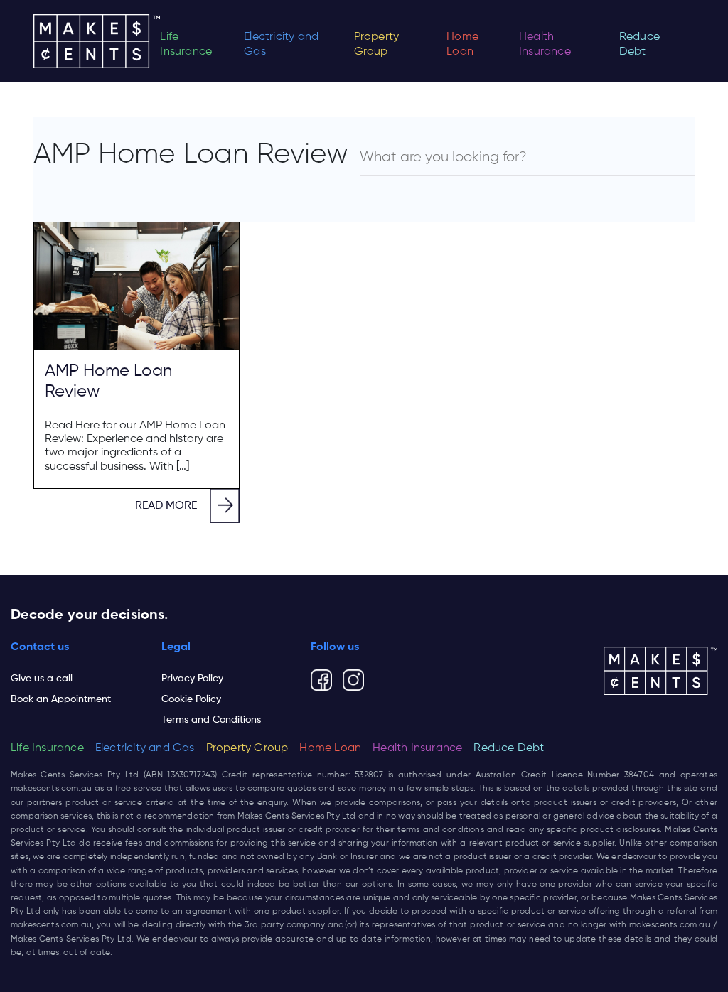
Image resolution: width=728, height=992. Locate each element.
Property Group (377, 44)
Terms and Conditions (211, 720)
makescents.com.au (51, 789)
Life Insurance (186, 44)
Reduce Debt (639, 44)
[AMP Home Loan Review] (136, 286)
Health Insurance (545, 44)
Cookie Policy (191, 699)
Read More (166, 506)
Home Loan (462, 44)
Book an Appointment (61, 699)
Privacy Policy (192, 679)
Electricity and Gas (281, 44)
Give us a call (42, 679)
